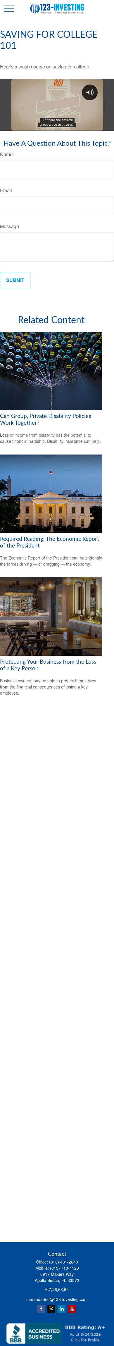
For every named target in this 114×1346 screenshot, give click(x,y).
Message (9, 226)
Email (6, 190)
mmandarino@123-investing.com (57, 1299)
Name (6, 154)
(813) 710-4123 (64, 1268)
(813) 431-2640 (63, 1262)
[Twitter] (51, 1309)
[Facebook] (41, 1309)
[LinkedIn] (61, 1309)
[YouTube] (72, 1309)
